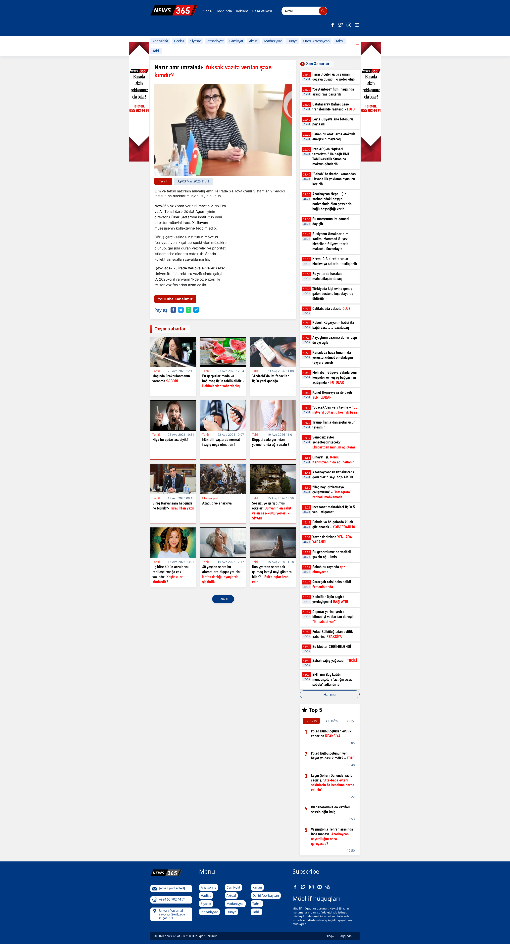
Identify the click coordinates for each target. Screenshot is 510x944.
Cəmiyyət (236, 40)
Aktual (253, 40)
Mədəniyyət (272, 40)
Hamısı (223, 599)
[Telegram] (196, 310)
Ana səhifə (160, 40)
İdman (257, 887)
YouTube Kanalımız (175, 299)
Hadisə (179, 40)
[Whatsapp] (188, 310)
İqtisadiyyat (215, 40)
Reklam (242, 11)
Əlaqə (207, 11)
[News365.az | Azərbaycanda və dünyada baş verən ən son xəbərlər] (174, 10)
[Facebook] (332, 25)
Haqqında (224, 11)
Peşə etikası (262, 11)
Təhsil (339, 40)
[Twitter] (340, 25)
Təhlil (156, 50)
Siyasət (195, 40)
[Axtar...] (323, 11)
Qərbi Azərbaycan (316, 40)
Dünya (292, 40)
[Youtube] (357, 25)
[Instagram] (348, 25)
